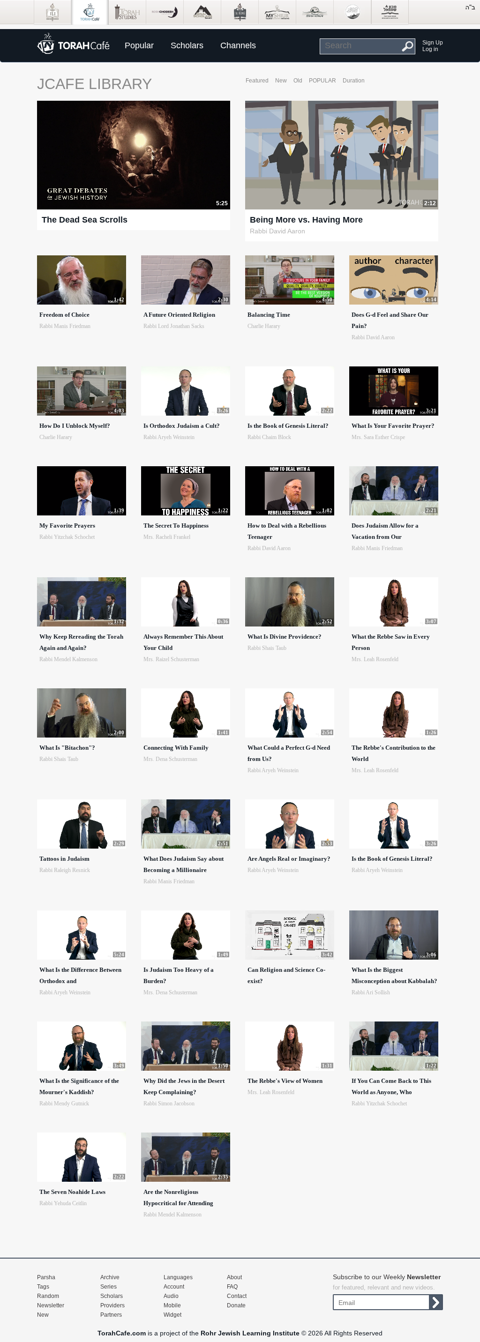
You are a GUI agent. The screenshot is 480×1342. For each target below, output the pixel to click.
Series (108, 1286)
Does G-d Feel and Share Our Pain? (390, 320)
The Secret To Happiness (176, 525)
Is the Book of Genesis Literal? (288, 425)
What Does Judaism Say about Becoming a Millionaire (183, 864)
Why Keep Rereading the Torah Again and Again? (81, 642)
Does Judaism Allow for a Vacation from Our (385, 531)
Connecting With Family (176, 747)
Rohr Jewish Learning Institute (250, 1333)
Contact (237, 1296)
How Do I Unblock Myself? (74, 425)
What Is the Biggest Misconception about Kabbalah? (394, 975)
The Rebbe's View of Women (285, 1080)
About (234, 1277)
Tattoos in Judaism (64, 858)
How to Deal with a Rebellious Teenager (287, 531)
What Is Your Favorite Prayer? (393, 425)
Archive (110, 1277)
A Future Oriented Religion (179, 314)
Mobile (172, 1305)
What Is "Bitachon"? (67, 747)
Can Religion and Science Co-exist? (286, 975)
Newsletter (50, 1305)
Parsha (46, 1277)
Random (48, 1296)
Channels (238, 45)
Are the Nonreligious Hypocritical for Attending (178, 1197)
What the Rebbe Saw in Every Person (391, 642)
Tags (43, 1286)
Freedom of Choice (64, 314)
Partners (111, 1315)
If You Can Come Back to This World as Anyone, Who (391, 1086)
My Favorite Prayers (67, 525)
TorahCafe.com (122, 1333)
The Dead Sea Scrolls (85, 219)
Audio (171, 1296)
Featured (257, 80)
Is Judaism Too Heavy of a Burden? (178, 975)
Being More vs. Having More (306, 219)
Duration (354, 80)
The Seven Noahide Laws (72, 1191)
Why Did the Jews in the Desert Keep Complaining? (184, 1086)
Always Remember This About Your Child (183, 642)
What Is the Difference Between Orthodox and (80, 975)
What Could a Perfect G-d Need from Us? (289, 753)
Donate (236, 1305)
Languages (178, 1277)
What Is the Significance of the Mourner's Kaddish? (79, 1086)
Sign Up (432, 42)
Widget (172, 1315)
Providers (112, 1305)
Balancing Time (269, 314)
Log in (430, 49)
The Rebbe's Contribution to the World (393, 753)
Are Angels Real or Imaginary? (289, 858)
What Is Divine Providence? (285, 636)
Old (297, 80)
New (281, 80)
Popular (139, 45)
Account (174, 1286)
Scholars (187, 45)
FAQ (232, 1286)
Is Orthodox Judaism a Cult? (181, 425)
